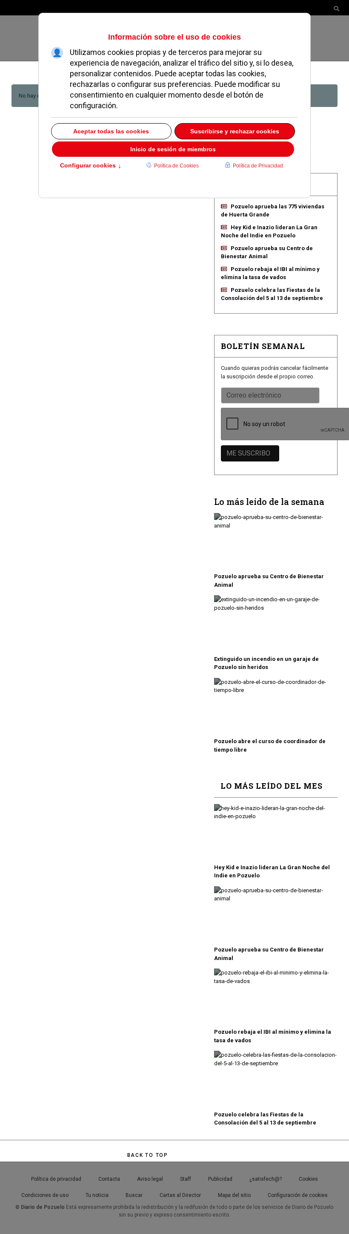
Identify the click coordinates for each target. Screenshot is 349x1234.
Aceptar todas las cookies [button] (111, 131)
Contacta (109, 1179)
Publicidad (220, 1179)
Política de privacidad (56, 1179)
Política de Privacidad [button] (258, 166)
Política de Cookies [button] (176, 166)
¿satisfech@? (265, 1179)
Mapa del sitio (234, 1195)
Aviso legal (150, 1179)
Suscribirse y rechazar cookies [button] (234, 131)
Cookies (308, 1179)
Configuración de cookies (298, 1195)
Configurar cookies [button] (90, 166)
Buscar (134, 1195)
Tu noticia (97, 1195)
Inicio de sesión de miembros (173, 149)
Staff (185, 1179)
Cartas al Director (180, 1195)
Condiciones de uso (45, 1195)
